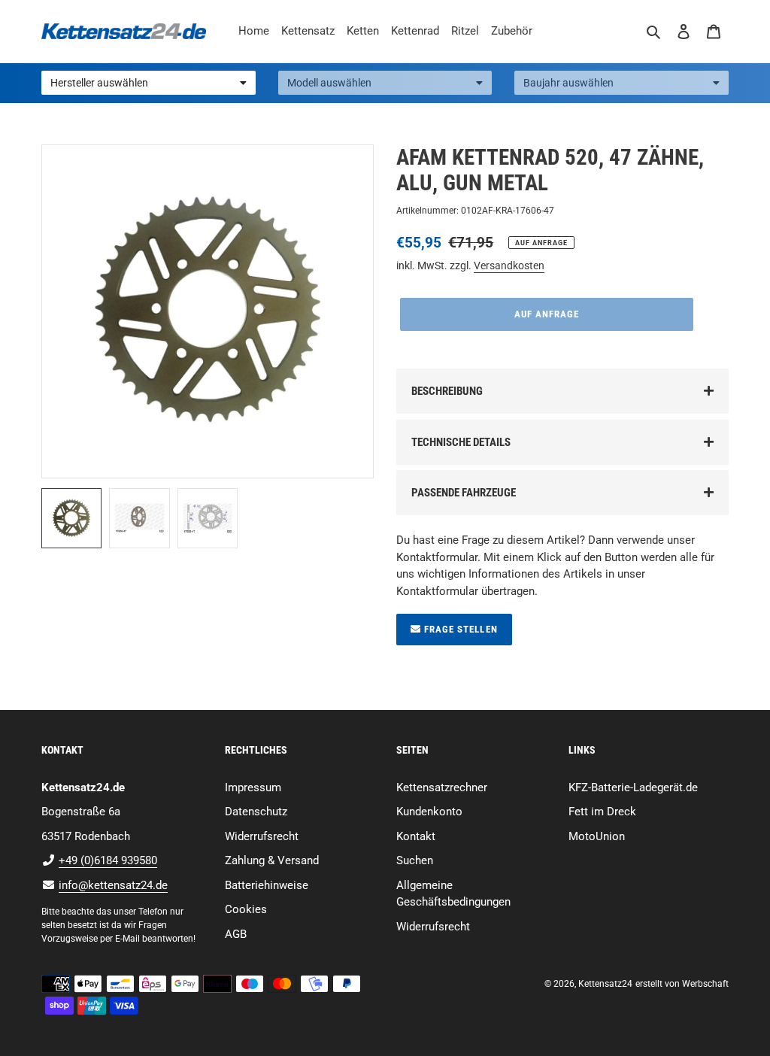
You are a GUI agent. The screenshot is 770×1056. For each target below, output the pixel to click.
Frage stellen (459, 629)
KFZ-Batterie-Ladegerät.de (633, 787)
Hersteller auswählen (99, 83)
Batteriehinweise (266, 885)
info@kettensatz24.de (113, 885)
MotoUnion (596, 836)
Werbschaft (705, 984)
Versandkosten (509, 265)
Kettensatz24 (605, 984)
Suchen (414, 860)
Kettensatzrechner (441, 787)
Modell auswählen (329, 83)
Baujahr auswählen (568, 83)
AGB (236, 934)
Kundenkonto (429, 811)
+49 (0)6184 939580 (108, 860)
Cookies (246, 909)
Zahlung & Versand (272, 860)
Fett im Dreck (602, 811)
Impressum (253, 787)
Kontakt (415, 836)
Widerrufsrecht (262, 836)
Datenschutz (256, 811)
